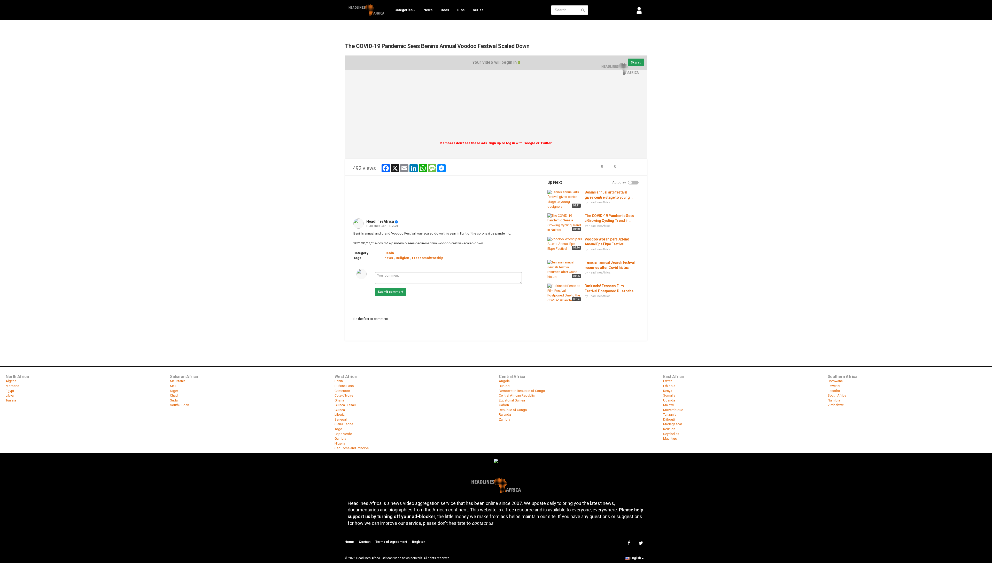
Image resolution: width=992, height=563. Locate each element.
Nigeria (340, 443)
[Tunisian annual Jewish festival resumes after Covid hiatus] (564, 269)
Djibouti (669, 419)
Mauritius (670, 438)
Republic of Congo (513, 410)
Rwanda (505, 414)
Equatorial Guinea (512, 400)
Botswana (835, 381)
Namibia (834, 400)
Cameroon (342, 391)
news (388, 258)
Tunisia (11, 400)
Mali (173, 386)
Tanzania (669, 414)
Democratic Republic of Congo (522, 391)
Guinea (340, 410)
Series (478, 10)
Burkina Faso (344, 386)
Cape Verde (343, 434)
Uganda (669, 400)
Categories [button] (403, 10)
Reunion (669, 429)
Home (349, 542)
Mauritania (177, 381)
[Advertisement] (496, 107)
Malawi (668, 405)
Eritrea (667, 381)
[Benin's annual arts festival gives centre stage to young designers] (564, 199)
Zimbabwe (836, 405)
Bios (460, 10)
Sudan (175, 400)
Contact (364, 542)
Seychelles (671, 434)
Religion (402, 258)
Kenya (667, 391)
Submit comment (390, 292)
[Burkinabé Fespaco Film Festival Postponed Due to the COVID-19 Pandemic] (564, 293)
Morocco (12, 386)
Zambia (504, 419)
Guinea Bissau (345, 405)
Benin (389, 253)
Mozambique (673, 410)
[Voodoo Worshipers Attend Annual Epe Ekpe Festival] (564, 244)
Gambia (340, 438)
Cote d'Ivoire (344, 395)
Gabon (504, 405)
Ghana (339, 400)
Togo (338, 429)
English (636, 558)
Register (418, 542)
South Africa (837, 395)
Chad (174, 395)
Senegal (341, 419)
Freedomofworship (427, 258)
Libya (10, 395)
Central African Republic (517, 395)
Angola (504, 381)
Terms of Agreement (391, 542)
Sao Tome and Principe (352, 448)
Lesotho (834, 391)
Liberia (340, 414)
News (427, 10)
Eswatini (834, 386)
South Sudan (179, 405)
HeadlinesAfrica (380, 221)
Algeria (11, 381)
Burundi (504, 386)
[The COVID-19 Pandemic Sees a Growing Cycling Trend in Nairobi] (564, 222)
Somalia (669, 395)
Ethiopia (669, 386)
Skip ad (636, 62)
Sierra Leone (344, 424)
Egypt (10, 391)
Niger (174, 391)
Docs (445, 10)
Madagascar (672, 424)
